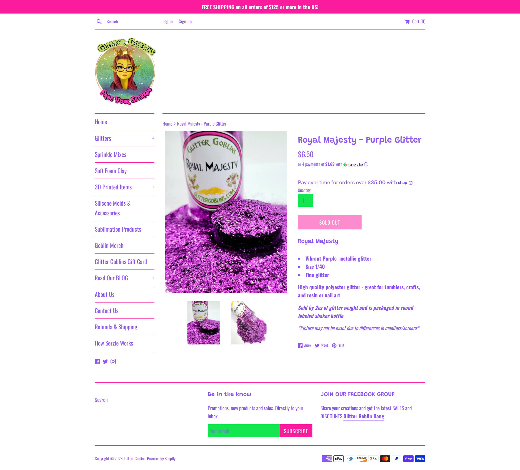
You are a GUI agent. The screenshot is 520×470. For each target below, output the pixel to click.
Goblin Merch (109, 245)
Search (101, 399)
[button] (361, 164)
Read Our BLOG (124, 277)
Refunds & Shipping (116, 326)
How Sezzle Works (114, 342)
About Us (104, 294)
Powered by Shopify (161, 458)
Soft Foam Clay (111, 170)
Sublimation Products (118, 229)
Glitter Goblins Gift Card (121, 261)
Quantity (304, 190)
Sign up (185, 21)
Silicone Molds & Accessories (113, 208)
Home (101, 121)
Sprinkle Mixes (110, 154)
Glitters (124, 138)
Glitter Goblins (134, 458)
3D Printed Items (124, 186)
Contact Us (106, 310)
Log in (167, 21)
